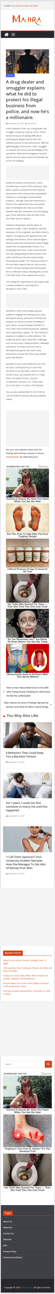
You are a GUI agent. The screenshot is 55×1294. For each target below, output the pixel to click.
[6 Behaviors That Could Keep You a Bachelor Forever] (27, 724)
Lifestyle (10, 75)
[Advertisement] (27, 172)
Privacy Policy (9, 1251)
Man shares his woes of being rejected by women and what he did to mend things (26, 704)
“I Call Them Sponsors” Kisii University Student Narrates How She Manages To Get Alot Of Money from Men (26, 862)
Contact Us (8, 1233)
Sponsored (31, 123)
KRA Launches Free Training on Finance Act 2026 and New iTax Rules (29, 7)
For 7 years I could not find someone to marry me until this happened (27, 806)
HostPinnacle (12, 457)
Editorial (7, 1239)
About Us (7, 1221)
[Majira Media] (6, 34)
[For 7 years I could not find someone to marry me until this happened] (27, 774)
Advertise (7, 1227)
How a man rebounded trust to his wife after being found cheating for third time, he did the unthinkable (28, 691)
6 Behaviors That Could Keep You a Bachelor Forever (24, 754)
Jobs (5, 1245)
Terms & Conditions (12, 1257)
